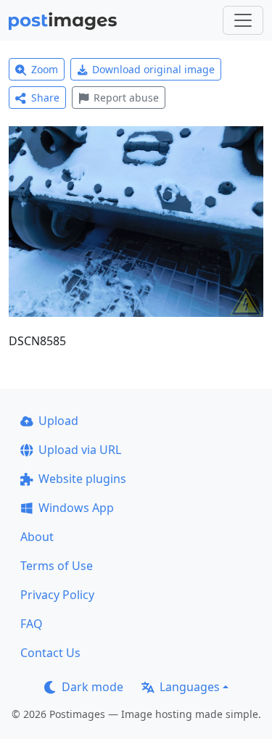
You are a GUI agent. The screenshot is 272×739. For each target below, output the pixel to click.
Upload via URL (79, 450)
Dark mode (92, 687)
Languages (190, 687)
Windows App (76, 508)
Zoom (44, 69)
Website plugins (82, 479)
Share (45, 97)
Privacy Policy (57, 595)
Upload (58, 421)
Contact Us (50, 653)
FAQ (31, 624)
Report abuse (126, 97)
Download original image (153, 69)
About (37, 537)
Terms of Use (56, 566)
